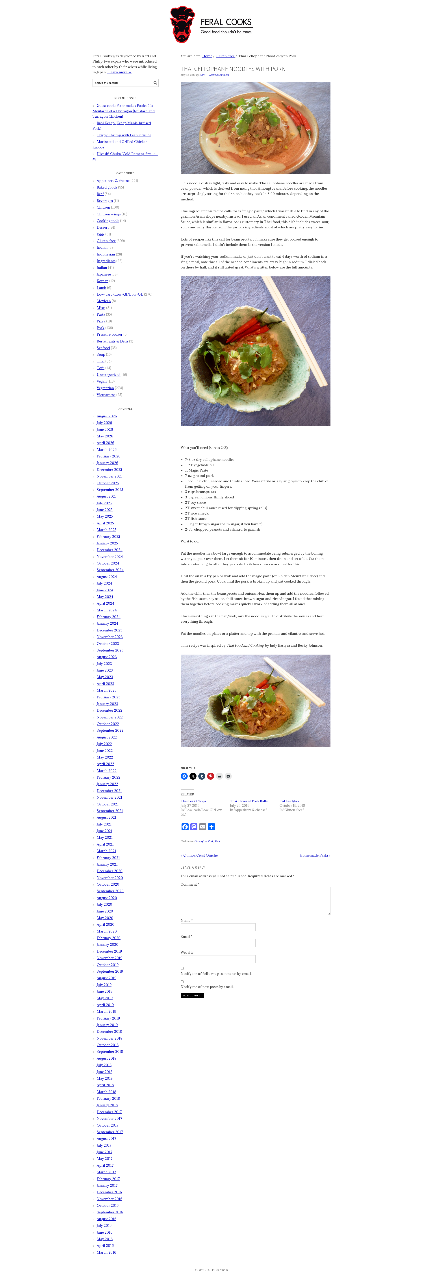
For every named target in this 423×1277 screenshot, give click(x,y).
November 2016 (109, 1199)
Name (187, 920)
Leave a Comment (219, 75)
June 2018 (104, 1072)
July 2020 (104, 904)
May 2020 (105, 918)
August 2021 (106, 817)
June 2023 (105, 670)
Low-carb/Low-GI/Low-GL (120, 294)
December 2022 (109, 710)
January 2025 (107, 543)
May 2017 (105, 1158)
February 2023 (108, 697)
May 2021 (105, 837)
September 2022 (110, 730)
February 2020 (109, 938)
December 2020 (109, 871)
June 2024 (105, 590)
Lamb (101, 287)
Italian (102, 267)
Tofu (100, 368)
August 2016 (106, 1219)
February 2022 (108, 777)
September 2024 (110, 570)
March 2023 (107, 690)
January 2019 (107, 1025)
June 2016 (104, 1232)
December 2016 (109, 1192)
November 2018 (109, 1038)
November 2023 (110, 637)
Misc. (101, 307)
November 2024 (110, 556)
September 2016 (110, 1212)
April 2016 (105, 1245)
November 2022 (110, 717)
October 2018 (108, 1045)
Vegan (102, 381)
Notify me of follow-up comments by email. (216, 974)
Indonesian (106, 254)
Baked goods (107, 187)
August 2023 (107, 657)
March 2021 (106, 851)
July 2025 (104, 503)
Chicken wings (109, 214)
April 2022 (105, 764)
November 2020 (110, 877)
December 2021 (109, 790)
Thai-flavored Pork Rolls (249, 801)
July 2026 (104, 422)
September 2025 (110, 489)
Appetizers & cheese (113, 180)
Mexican (104, 301)
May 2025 (105, 516)
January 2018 (107, 1105)
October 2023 (108, 643)
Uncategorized (109, 374)
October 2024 (108, 563)
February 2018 (108, 1098)
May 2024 (105, 596)
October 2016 (108, 1205)
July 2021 (104, 824)
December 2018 (109, 1031)
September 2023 (110, 650)
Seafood (103, 348)
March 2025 (106, 529)
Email (187, 937)
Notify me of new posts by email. (207, 987)
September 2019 (110, 971)
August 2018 (106, 1058)
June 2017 (104, 1152)
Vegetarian (105, 388)
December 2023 (109, 630)
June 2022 (105, 750)
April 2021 (105, 844)
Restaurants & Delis (112, 341)
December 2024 (109, 550)
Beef (100, 194)
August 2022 (107, 737)
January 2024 (107, 623)
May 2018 (105, 1078)
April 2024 (105, 603)
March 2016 (106, 1252)
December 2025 (109, 469)
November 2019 (109, 958)
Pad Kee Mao (289, 801)
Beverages (105, 200)
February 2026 (108, 456)
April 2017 (105, 1165)
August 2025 (107, 496)
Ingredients (106, 261)
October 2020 (108, 884)
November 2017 (109, 1118)
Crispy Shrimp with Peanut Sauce (124, 135)
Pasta (101, 314)
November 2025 (109, 476)
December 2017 (109, 1112)
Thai (217, 841)
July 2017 (104, 1145)
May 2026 (105, 436)
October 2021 (108, 804)
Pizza (101, 321)
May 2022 (105, 757)
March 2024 (107, 610)
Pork (210, 841)
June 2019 (104, 991)
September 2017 (110, 1132)
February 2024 (109, 616)
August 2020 (107, 898)
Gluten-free (201, 841)
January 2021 (107, 864)
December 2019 (109, 951)
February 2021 (108, 857)
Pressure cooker (109, 334)
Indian (102, 247)
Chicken (103, 207)
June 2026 (105, 429)
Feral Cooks (211, 22)
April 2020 (105, 924)
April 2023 (105, 683)
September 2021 (110, 811)
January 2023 (107, 703)
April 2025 (105, 523)
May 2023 (105, 677)
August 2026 (107, 416)
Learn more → (119, 72)
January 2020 (107, 944)
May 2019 (105, 998)
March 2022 (107, 770)
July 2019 (104, 985)
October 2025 (108, 483)
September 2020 (110, 891)
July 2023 (104, 663)
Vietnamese (106, 394)
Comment (190, 884)
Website (187, 952)
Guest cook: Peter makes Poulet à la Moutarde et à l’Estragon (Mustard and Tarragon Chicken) (124, 110)
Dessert (103, 227)
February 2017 (108, 1179)
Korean (102, 281)
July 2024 (104, 583)
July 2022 (104, 744)
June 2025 (105, 509)
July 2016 (104, 1225)
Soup (101, 354)
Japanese (104, 274)
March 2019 (106, 1011)
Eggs (100, 234)
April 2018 (105, 1085)
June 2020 (105, 911)
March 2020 (107, 931)
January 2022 (107, 784)
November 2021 (109, 797)
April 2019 (105, 1005)
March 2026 (107, 449)
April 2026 (105, 442)
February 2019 (108, 1018)
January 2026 (107, 463)
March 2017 (106, 1172)
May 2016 (105, 1239)
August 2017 (106, 1138)
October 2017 (108, 1125)
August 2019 (106, 978)
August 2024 (107, 576)
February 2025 (108, 536)
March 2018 (106, 1092)
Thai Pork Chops (193, 801)
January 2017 (107, 1185)
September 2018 (110, 1051)
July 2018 (104, 1065)
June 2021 (104, 831)
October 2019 (108, 964)
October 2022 (108, 724)
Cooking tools (108, 220)
